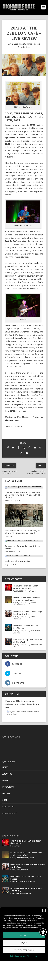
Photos (32, 591)
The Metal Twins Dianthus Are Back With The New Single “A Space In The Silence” (23, 494)
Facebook (17, 426)
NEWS (5, 780)
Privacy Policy (32, 956)
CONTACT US (8, 806)
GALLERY (6, 793)
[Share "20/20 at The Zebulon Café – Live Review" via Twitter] (13, 447)
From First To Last (22, 881)
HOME (5, 767)
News (22, 605)
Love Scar (28, 893)
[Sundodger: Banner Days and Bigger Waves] (24, 541)
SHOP (4, 800)
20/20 (22, 44)
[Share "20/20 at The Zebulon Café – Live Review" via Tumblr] (24, 447)
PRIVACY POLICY (9, 813)
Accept (24, 935)
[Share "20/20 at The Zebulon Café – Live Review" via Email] (26, 453)
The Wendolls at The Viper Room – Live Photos (25, 586)
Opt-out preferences (17, 956)
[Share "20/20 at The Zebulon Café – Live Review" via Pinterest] (29, 447)
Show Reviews (24, 47)
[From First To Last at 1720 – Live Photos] (8, 627)
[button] (44, 910)
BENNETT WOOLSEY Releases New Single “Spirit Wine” (26, 598)
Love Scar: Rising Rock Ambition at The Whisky (28, 640)
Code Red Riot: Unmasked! (18, 561)
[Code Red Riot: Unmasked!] (24, 556)
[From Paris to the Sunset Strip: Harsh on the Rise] (8, 613)
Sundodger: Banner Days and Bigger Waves (23, 547)
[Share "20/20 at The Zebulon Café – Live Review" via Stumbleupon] (21, 453)
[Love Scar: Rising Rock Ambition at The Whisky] (8, 641)
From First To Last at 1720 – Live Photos (26, 626)
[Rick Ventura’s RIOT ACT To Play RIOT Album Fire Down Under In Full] (24, 515)
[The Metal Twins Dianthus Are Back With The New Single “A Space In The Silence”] (24, 487)
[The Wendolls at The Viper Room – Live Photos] (8, 587)
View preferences (24, 950)
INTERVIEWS (8, 787)
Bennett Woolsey (22, 858)
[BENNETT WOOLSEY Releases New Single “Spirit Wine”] (8, 599)
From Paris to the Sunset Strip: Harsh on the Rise (27, 612)
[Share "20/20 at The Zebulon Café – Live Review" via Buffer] (40, 447)
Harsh (32, 617)
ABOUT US (7, 774)
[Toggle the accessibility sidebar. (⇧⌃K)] (43, 932)
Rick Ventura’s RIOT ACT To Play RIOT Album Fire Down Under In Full (24, 531)
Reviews (36, 44)
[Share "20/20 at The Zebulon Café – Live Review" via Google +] (18, 447)
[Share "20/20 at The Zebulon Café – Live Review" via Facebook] (8, 447)
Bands (29, 44)
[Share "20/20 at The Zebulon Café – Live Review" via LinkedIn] (34, 447)
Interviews (17, 619)
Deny (24, 942)
